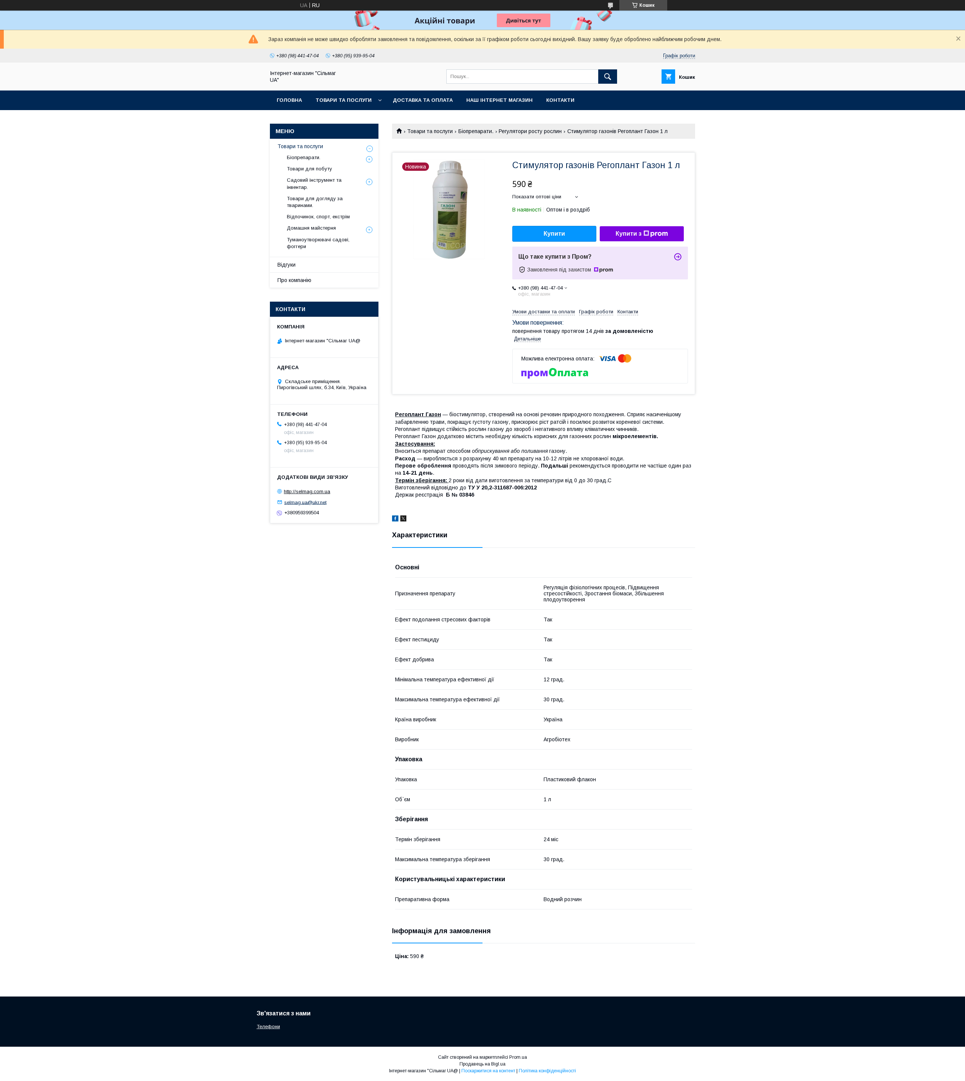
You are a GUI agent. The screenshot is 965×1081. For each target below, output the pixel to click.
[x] (403, 520)
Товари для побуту (309, 169)
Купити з (629, 233)
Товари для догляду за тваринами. (315, 202)
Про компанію (294, 280)
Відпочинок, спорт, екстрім (318, 216)
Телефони (268, 1026)
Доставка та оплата (423, 100)
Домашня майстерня (311, 228)
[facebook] (395, 520)
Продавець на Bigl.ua (482, 1064)
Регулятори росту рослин (530, 131)
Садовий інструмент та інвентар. (314, 183)
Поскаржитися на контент (488, 1070)
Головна (289, 100)
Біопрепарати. (475, 131)
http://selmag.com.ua (307, 491)
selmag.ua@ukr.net (305, 502)
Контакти (560, 100)
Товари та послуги (344, 100)
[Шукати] (607, 76)
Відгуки (286, 265)
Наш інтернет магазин (499, 100)
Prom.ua (518, 1057)
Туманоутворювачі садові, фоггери (318, 243)
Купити (554, 233)
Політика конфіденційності (547, 1070)
